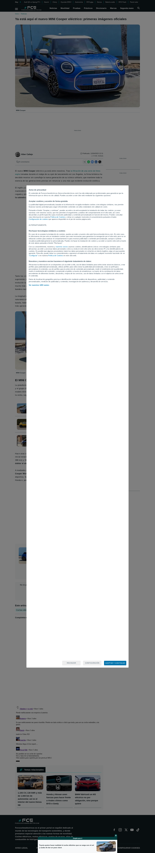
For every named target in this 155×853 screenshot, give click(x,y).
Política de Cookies (57, 217)
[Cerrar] (115, 835)
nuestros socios (62, 247)
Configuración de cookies (38, 219)
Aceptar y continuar (115, 663)
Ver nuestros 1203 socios (39, 285)
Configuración (92, 663)
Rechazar (71, 663)
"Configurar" (33, 255)
